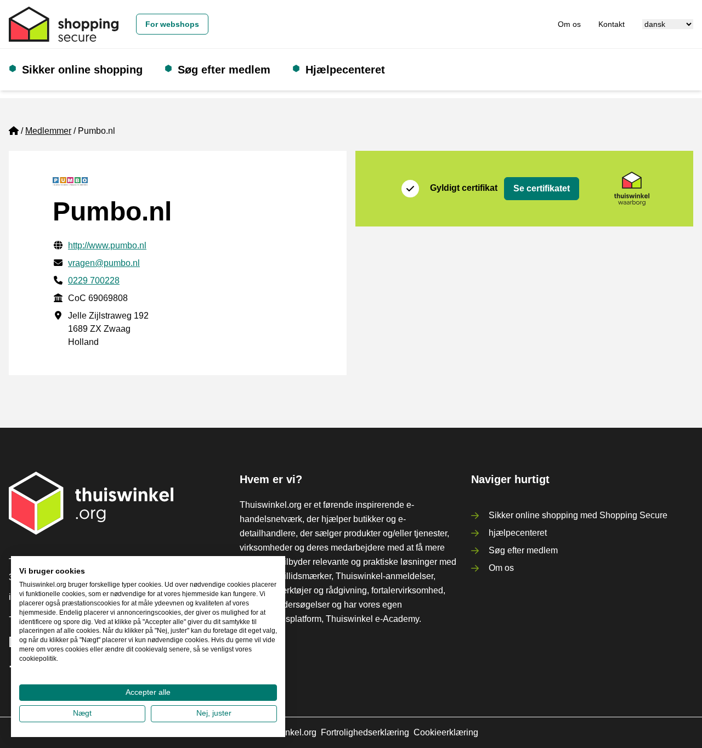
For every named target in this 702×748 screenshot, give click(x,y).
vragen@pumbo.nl (104, 263)
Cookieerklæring (446, 732)
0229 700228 (94, 280)
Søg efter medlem (224, 70)
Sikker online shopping (82, 70)
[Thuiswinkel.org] (63, 24)
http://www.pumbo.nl (107, 245)
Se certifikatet (541, 188)
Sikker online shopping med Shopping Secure (578, 515)
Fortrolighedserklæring (365, 732)
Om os (569, 24)
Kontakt (611, 24)
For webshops (172, 24)
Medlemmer (48, 130)
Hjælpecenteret (345, 70)
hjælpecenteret (518, 532)
